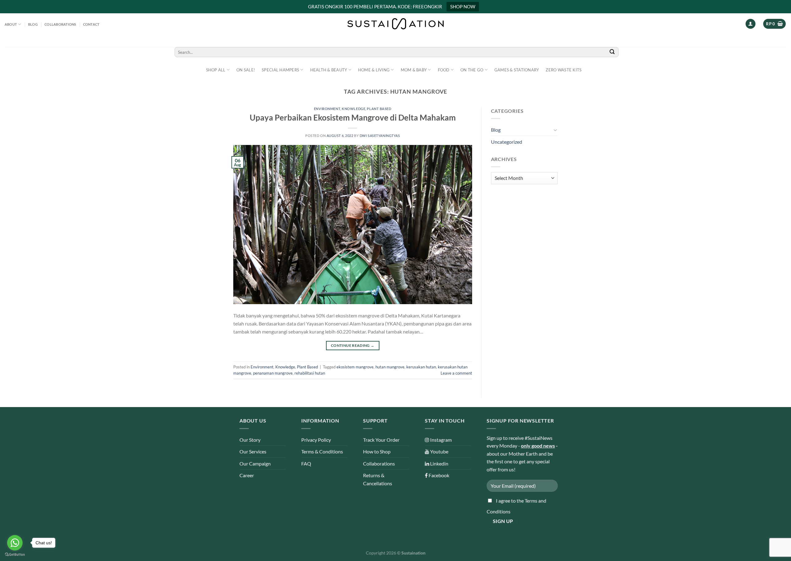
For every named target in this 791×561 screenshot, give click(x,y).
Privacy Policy (316, 440)
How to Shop (377, 451)
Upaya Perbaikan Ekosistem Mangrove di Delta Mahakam (353, 117)
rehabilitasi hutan (309, 373)
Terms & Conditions (322, 451)
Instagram (440, 440)
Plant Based (379, 109)
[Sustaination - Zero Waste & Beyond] (395, 24)
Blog (33, 24)
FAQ (306, 463)
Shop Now (462, 6)
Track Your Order (381, 440)
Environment (327, 109)
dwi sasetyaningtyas (380, 136)
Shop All (216, 69)
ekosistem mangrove (355, 366)
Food (444, 69)
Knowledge (353, 109)
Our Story (249, 440)
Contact (91, 24)
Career (246, 475)
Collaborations (60, 24)
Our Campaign (255, 463)
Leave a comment (456, 373)
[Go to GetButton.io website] (15, 555)
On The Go (471, 69)
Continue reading (352, 345)
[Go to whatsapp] (15, 542)
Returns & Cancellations (377, 479)
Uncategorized (506, 142)
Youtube (438, 451)
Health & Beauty (328, 69)
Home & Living (374, 69)
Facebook (438, 475)
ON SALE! (245, 69)
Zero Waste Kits (564, 69)
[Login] (750, 24)
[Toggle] (555, 130)
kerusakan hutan (421, 366)
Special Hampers (280, 69)
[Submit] (612, 52)
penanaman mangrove (273, 373)
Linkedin (438, 463)
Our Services (252, 451)
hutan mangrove (389, 366)
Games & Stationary (516, 69)
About (11, 24)
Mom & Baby (414, 69)
